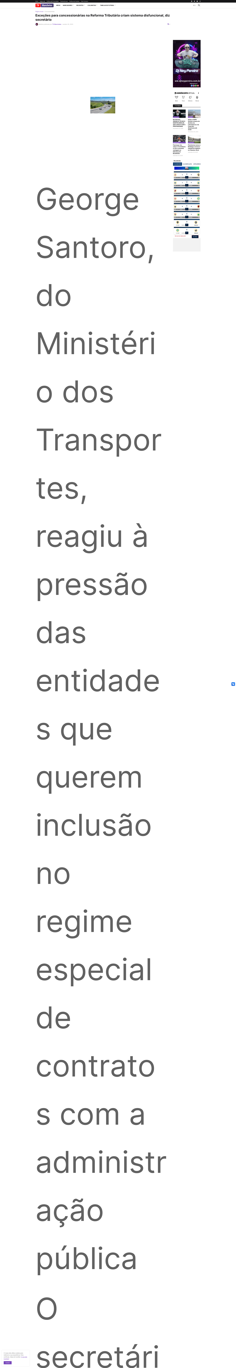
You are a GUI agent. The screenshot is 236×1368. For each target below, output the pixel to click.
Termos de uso (64, 1)
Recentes (79, 5)
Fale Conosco (84, 1)
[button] (194, 5)
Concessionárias (49, 11)
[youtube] (197, 1)
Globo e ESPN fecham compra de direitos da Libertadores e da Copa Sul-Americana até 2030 (194, 124)
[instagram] (200, 1)
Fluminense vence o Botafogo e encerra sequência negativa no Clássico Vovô (194, 147)
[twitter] (194, 1)
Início (36, 1)
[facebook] (191, 1)
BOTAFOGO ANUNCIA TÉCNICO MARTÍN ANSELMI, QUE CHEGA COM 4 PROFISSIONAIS (179, 123)
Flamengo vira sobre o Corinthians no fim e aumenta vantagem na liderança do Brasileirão (179, 149)
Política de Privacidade (53, 1)
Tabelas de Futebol (107, 5)
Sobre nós (42, 1)
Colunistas (92, 5)
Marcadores (67, 5)
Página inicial (39, 11)
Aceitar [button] (8, 1362)
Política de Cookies (74, 1)
